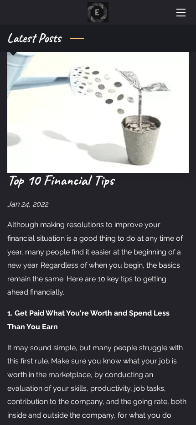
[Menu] (180, 12)
